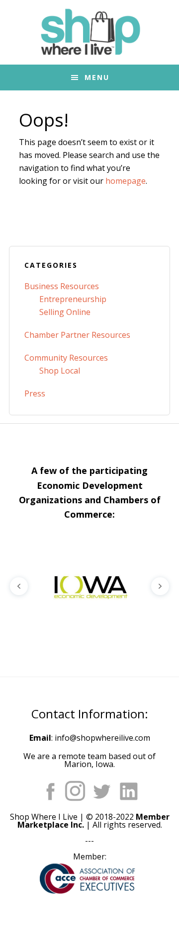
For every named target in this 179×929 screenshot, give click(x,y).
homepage (125, 180)
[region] (89, 586)
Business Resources (61, 286)
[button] (89, 586)
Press (34, 393)
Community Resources (66, 357)
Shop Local (59, 370)
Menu (97, 77)
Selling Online (64, 312)
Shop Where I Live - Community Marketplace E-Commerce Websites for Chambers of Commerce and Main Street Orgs (89, 32)
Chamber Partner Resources (77, 334)
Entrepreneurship (72, 299)
